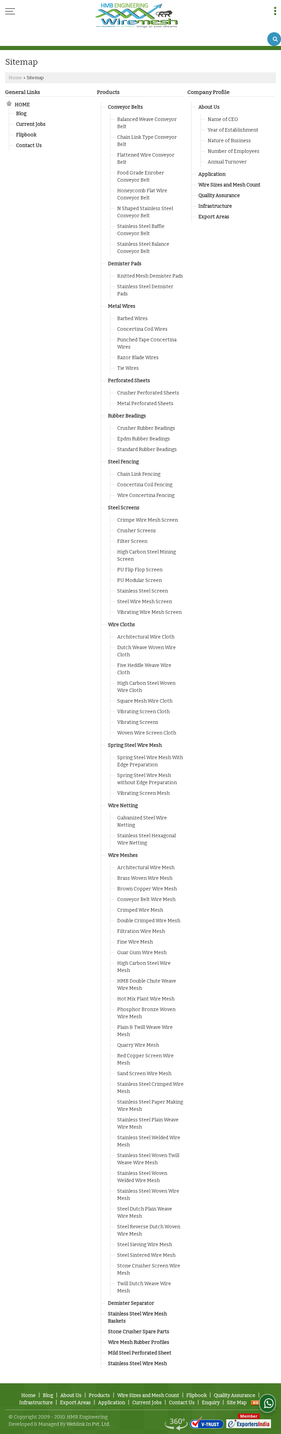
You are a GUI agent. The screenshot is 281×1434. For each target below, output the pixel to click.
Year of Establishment (233, 130)
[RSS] (257, 1403)
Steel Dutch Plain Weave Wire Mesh (144, 1212)
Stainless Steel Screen (142, 591)
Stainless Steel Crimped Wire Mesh (150, 1087)
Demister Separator (131, 1303)
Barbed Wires (132, 318)
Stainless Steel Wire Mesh (137, 1363)
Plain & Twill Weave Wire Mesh (145, 1030)
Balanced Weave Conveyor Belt (147, 123)
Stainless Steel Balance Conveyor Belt (143, 247)
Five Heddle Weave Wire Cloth (144, 669)
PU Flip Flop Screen (139, 570)
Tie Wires (128, 368)
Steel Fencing (123, 462)
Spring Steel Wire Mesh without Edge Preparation (147, 779)
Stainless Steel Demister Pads (145, 290)
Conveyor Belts (125, 107)
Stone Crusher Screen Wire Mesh (148, 1269)
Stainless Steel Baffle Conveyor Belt (140, 229)
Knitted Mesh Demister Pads (150, 276)
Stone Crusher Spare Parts (138, 1332)
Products (108, 92)
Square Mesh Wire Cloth (144, 701)
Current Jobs (31, 124)
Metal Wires (121, 306)
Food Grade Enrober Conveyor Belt (140, 176)
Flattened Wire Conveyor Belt (145, 158)
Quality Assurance (219, 195)
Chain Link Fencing (138, 474)
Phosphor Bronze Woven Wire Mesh (146, 1013)
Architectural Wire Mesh (145, 868)
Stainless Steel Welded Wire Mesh (148, 1141)
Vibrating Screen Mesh (143, 793)
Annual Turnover (227, 162)
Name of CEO (223, 119)
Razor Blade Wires (138, 358)
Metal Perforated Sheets (145, 403)
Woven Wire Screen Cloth (146, 733)
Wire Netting (123, 806)
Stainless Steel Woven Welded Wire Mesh (142, 1176)
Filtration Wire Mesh (141, 931)
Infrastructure (215, 206)
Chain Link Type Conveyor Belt (147, 140)
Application (211, 174)
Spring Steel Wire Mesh (135, 745)
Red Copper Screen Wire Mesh (145, 1059)
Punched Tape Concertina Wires (146, 343)
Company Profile (208, 92)
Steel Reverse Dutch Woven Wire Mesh (148, 1230)
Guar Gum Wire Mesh (142, 953)
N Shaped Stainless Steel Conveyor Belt (145, 212)
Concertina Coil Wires (142, 329)
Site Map (237, 1403)
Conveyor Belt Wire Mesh (146, 899)
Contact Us (29, 145)
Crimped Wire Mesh (140, 910)
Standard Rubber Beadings (147, 449)
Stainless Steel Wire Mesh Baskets (137, 1317)
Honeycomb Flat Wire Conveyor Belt (142, 194)
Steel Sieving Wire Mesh (144, 1245)
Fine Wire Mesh (135, 942)
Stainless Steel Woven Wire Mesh (148, 1194)
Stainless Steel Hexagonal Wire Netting (146, 839)
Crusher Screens (136, 531)
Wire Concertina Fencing (145, 495)
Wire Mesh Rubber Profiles (138, 1342)
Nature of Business (229, 141)
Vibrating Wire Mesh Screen (149, 612)
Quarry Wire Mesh (138, 1045)
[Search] (274, 39)
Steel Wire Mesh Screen (144, 602)
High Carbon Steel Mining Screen (146, 555)
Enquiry (211, 1403)
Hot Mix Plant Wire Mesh (145, 999)
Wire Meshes (123, 855)
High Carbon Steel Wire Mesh (144, 966)
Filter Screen (132, 541)
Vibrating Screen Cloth (143, 712)
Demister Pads (125, 264)
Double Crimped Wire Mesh (148, 921)
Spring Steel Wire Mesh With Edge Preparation (150, 761)
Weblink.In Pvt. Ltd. (88, 1424)
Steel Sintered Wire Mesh (146, 1255)
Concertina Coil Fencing (144, 485)
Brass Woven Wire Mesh (144, 878)
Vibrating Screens (137, 722)
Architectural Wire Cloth (145, 637)
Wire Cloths (121, 625)
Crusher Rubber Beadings (146, 428)
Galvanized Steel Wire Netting (142, 821)
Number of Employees (233, 151)
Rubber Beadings (127, 416)
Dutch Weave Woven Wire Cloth (146, 651)
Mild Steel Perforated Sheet (139, 1353)
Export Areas (213, 217)
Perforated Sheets (129, 381)
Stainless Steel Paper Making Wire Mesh (150, 1105)
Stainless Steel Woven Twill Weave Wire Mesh (148, 1159)
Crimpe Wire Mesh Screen (147, 520)
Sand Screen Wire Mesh (144, 1074)
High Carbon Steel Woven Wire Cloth (146, 686)
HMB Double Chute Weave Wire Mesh (146, 984)
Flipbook (26, 135)
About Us (209, 107)
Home (15, 77)
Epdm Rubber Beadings (143, 439)
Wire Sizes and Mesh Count (229, 185)
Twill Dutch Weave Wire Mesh (144, 1287)
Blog (21, 114)
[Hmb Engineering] (136, 16)
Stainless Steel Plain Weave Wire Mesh (148, 1123)
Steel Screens (123, 508)
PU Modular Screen (139, 580)
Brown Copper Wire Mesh (147, 889)
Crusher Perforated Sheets (148, 393)
